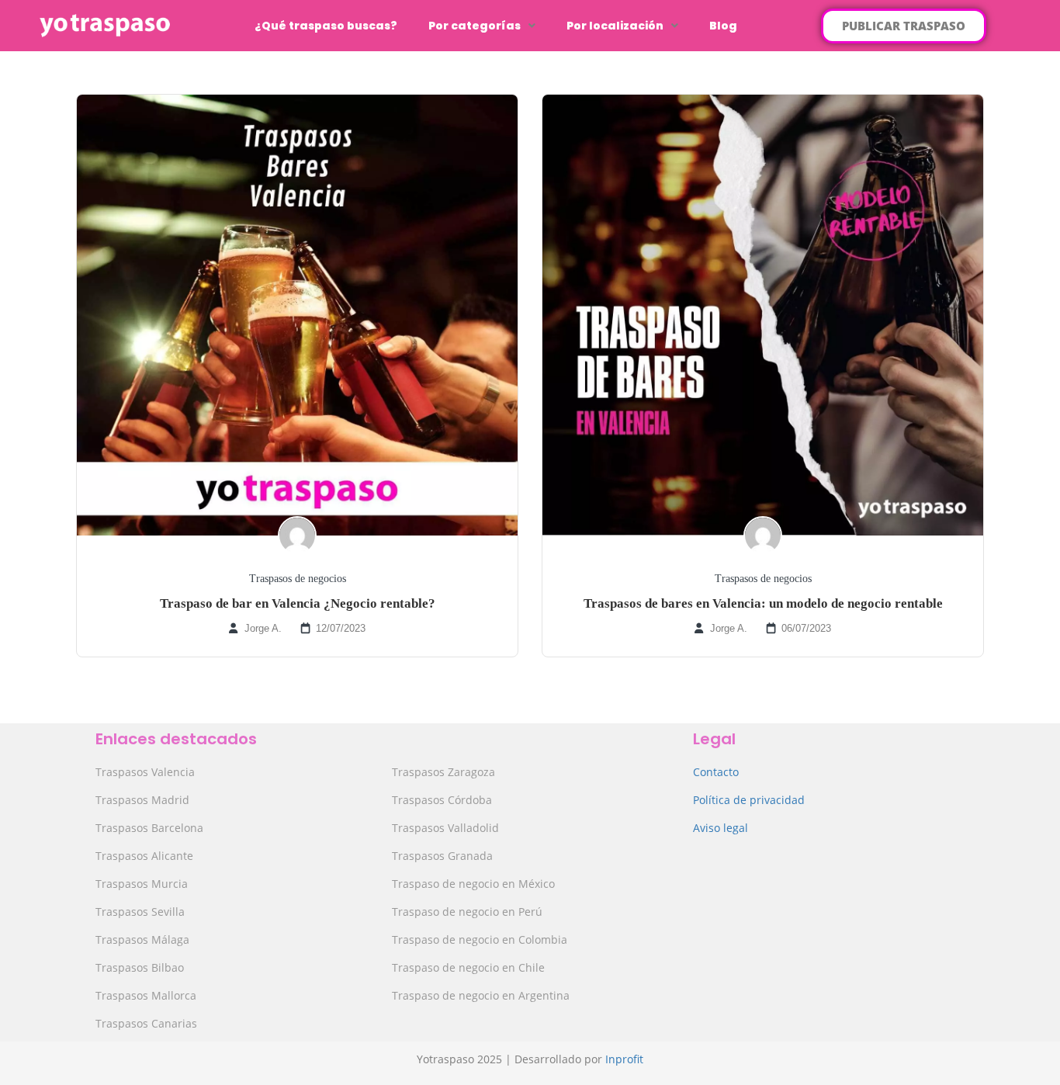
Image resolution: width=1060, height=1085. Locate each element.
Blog (723, 25)
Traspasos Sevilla (140, 911)
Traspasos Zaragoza (443, 771)
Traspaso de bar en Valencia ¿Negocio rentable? (297, 603)
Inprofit (624, 1059)
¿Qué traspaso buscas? (326, 25)
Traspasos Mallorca (145, 995)
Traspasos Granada (442, 855)
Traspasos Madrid (142, 799)
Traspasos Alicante (144, 855)
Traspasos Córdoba (442, 799)
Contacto (716, 771)
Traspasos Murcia (141, 883)
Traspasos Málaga (142, 939)
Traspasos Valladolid (445, 827)
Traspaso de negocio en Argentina (481, 995)
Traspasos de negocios (297, 578)
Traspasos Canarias (146, 1023)
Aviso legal (720, 827)
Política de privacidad (749, 799)
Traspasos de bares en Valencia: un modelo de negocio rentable (763, 603)
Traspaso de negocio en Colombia (479, 939)
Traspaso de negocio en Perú (467, 911)
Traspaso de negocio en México (473, 883)
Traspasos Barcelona (149, 827)
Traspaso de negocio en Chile (468, 967)
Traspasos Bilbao (139, 967)
